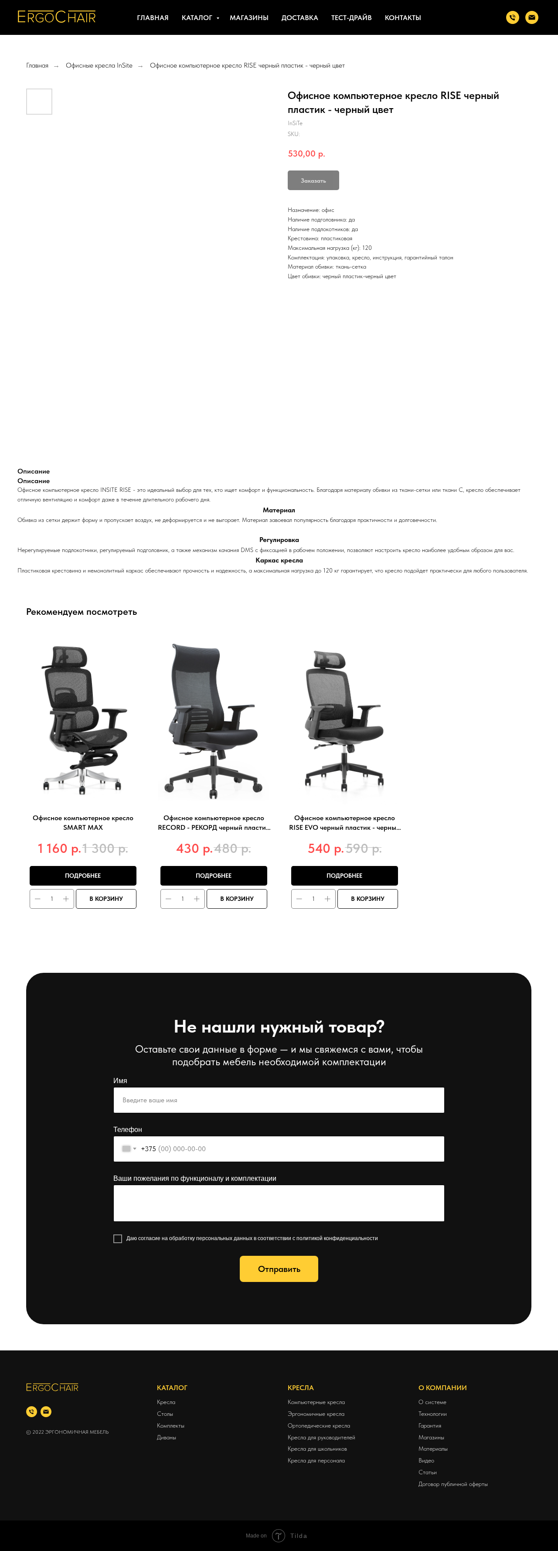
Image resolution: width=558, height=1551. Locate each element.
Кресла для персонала (316, 1460)
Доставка (300, 18)
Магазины (249, 18)
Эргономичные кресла (316, 1413)
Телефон (127, 1129)
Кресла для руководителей (321, 1437)
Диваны (166, 1437)
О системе (432, 1401)
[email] (46, 1411)
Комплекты (170, 1425)
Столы (165, 1413)
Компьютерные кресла (316, 1401)
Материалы (433, 1448)
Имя (120, 1080)
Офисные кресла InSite (99, 65)
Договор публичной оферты (453, 1483)
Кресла (166, 1401)
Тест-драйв (351, 18)
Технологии (432, 1413)
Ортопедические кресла (319, 1425)
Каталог (198, 18)
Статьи (427, 1472)
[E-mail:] (531, 17)
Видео (426, 1460)
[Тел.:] (512, 17)
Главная (153, 18)
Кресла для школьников (317, 1448)
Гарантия (429, 1425)
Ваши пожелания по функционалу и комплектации (194, 1178)
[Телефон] (31, 1411)
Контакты (403, 18)
